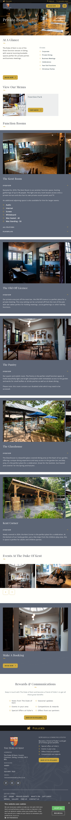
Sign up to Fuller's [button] (49, 760)
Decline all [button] (58, 813)
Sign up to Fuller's (34, 718)
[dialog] (35, 810)
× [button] (69, 803)
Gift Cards (46, 796)
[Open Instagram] (12, 783)
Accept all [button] (58, 808)
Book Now (52, 6)
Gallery (15, 799)
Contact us (34, 799)
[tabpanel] (35, 202)
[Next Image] (12, 592)
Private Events (22, 796)
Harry (6, 765)
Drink (11, 796)
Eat (5, 796)
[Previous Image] (5, 592)
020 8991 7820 (63, 1)
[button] (24, 818)
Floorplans (8, 231)
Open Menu (64, 6)
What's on (35, 796)
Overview (7, 185)
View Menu (34, 110)
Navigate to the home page (8, 6)
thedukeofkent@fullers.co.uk (14, 777)
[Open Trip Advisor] (18, 783)
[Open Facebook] (6, 783)
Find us (51, 1)
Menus (7, 799)
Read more (16, 815)
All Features (8, 227)
